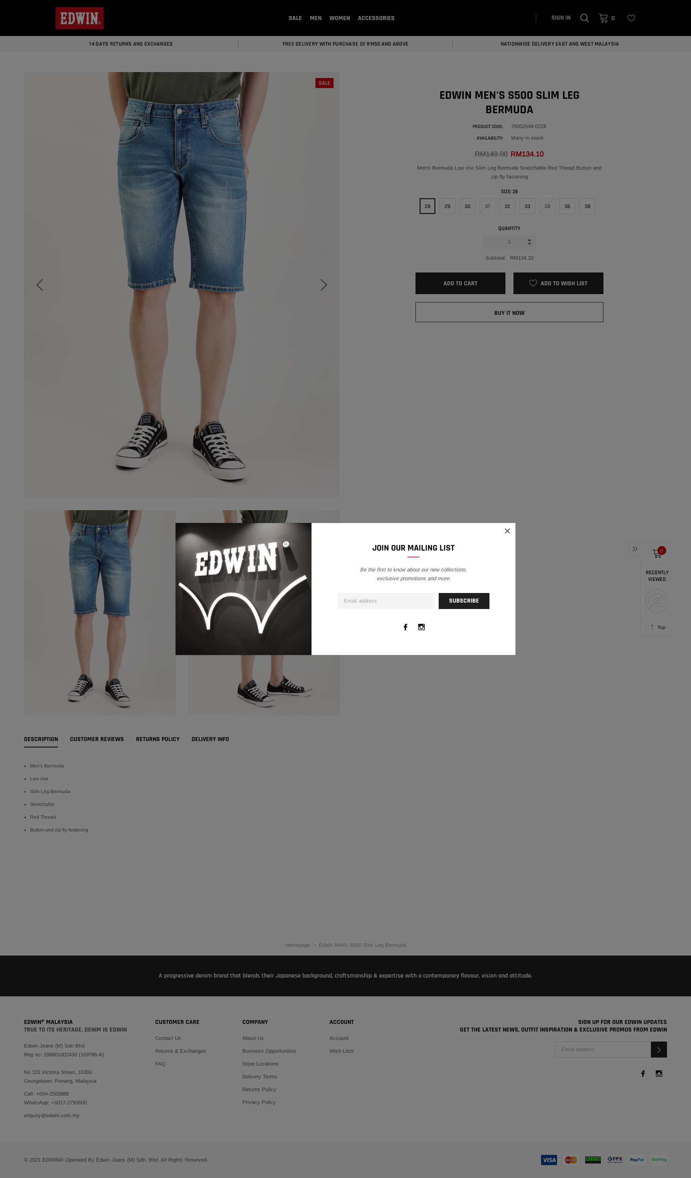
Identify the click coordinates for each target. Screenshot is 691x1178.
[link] (405, 627)
